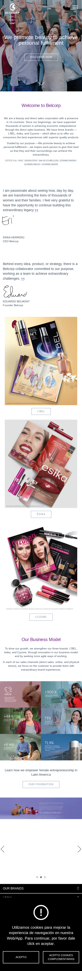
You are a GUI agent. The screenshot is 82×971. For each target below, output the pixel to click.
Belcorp (12, 14)
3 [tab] (45, 877)
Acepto (21, 957)
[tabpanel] (41, 841)
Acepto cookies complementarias (61, 957)
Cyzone (41, 617)
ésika (41, 514)
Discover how (41, 57)
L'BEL (41, 411)
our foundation (41, 784)
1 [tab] (37, 877)
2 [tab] (41, 877)
